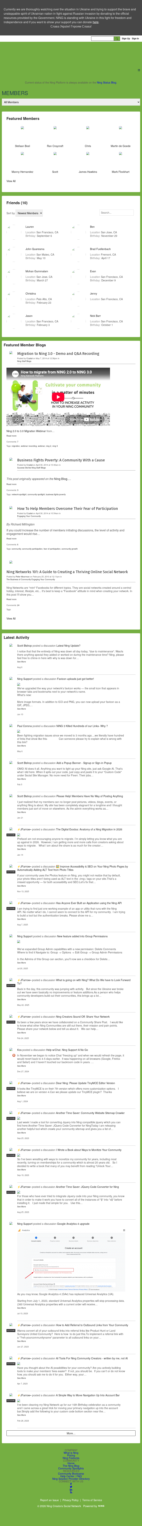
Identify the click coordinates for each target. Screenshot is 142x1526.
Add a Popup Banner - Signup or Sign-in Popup (84, 763)
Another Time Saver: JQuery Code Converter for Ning (87, 1187)
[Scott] (55, 161)
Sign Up (126, 38)
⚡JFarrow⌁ (24, 829)
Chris (88, 146)
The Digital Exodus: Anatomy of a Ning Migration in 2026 (89, 829)
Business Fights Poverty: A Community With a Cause (61, 460)
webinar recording (29, 446)
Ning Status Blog (106, 82)
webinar (41, 446)
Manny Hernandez (22, 172)
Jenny (93, 293)
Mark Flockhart (120, 172)
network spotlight (19, 494)
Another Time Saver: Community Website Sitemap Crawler (90, 1113)
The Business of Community (18, 579)
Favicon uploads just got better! (75, 679)
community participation (32, 548)
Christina (31, 293)
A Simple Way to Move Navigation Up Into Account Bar (88, 1395)
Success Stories (24, 467)
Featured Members (22, 118)
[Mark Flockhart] (120, 161)
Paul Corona (24, 726)
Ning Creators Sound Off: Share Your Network (83, 1016)
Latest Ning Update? (68, 645)
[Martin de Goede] (120, 135)
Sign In (135, 38)
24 (18, 605)
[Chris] (88, 135)
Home (71, 1463)
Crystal (29, 358)
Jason (29, 316)
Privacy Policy (70, 1500)
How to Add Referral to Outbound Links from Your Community (92, 1325)
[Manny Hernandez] (22, 161)
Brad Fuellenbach (100, 249)
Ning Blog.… (62, 479)
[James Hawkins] (88, 161)
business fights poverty (56, 494)
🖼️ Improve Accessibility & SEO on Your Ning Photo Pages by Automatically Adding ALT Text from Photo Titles (72, 868)
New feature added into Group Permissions (82, 936)
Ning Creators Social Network (51, 52)
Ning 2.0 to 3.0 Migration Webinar (26, 431)
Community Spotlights (71, 1468)
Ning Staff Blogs (24, 361)
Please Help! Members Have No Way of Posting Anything (89, 796)
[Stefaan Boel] (22, 135)
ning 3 (55, 446)
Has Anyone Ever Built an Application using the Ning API (89, 903)
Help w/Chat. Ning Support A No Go (67, 1050)
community (16, 548)
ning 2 (48, 446)
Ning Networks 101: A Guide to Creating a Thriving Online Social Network (67, 572)
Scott (55, 172)
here (96, 22)
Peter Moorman (23, 576)
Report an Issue (49, 1500)
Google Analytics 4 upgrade (73, 1224)
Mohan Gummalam (37, 271)
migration (16, 446)
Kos (19, 1050)
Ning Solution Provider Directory (71, 1479)
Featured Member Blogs (25, 344)
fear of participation (52, 548)
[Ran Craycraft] (55, 135)
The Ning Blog (71, 1466)
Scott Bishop (24, 645)
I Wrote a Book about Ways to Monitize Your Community (88, 1150)
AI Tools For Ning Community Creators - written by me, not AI (92, 1358)
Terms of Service (92, 1500)
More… (71, 1433)
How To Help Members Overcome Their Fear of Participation (67, 508)
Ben (92, 226)
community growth (70, 548)
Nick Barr (95, 316)
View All (11, 181)
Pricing (71, 1455)
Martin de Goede (121, 146)
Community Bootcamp (71, 1473)
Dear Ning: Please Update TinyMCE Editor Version (85, 1083)
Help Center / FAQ (71, 1476)
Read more (11, 436)
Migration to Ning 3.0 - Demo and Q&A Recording (58, 353)
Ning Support (25, 679)
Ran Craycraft (55, 146)
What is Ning (71, 1453)
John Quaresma (35, 249)
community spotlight (36, 494)
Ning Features (71, 1458)
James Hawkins (88, 172)
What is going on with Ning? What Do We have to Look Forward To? (74, 981)
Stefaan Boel (22, 146)
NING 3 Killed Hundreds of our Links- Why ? (82, 726)
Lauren (30, 226)
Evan (93, 271)
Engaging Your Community (29, 516)
